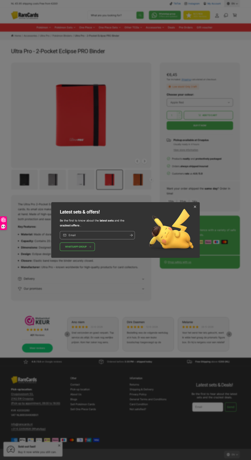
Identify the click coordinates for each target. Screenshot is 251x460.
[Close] (195, 206)
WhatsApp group (76, 246)
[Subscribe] (131, 235)
